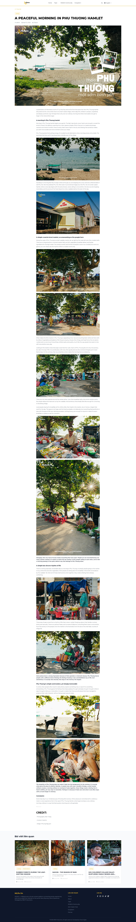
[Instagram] (100, 896)
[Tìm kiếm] (102, 3)
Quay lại (18, 9)
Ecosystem (78, 3)
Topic (55, 3)
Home (50, 3)
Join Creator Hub (73, 907)
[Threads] (108, 896)
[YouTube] (103, 896)
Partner (70, 912)
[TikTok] (105, 896)
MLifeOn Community (66, 3)
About (70, 899)
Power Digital (83, 919)
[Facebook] (97, 896)
